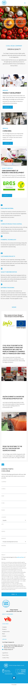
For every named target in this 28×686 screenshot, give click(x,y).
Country (3, 517)
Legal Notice (5, 652)
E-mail (3, 503)
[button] (8, 107)
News (3, 633)
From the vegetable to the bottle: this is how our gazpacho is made (12, 448)
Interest (3, 538)
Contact (4, 636)
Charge (3, 488)
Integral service (6, 631)
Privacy (3, 554)
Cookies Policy (5, 657)
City (2, 524)
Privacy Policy (5, 655)
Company (3, 481)
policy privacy (20, 557)
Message (3, 545)
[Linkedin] (14, 678)
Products (4, 629)
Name (2, 496)
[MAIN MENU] (25, 3)
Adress (3, 531)
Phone (3, 510)
